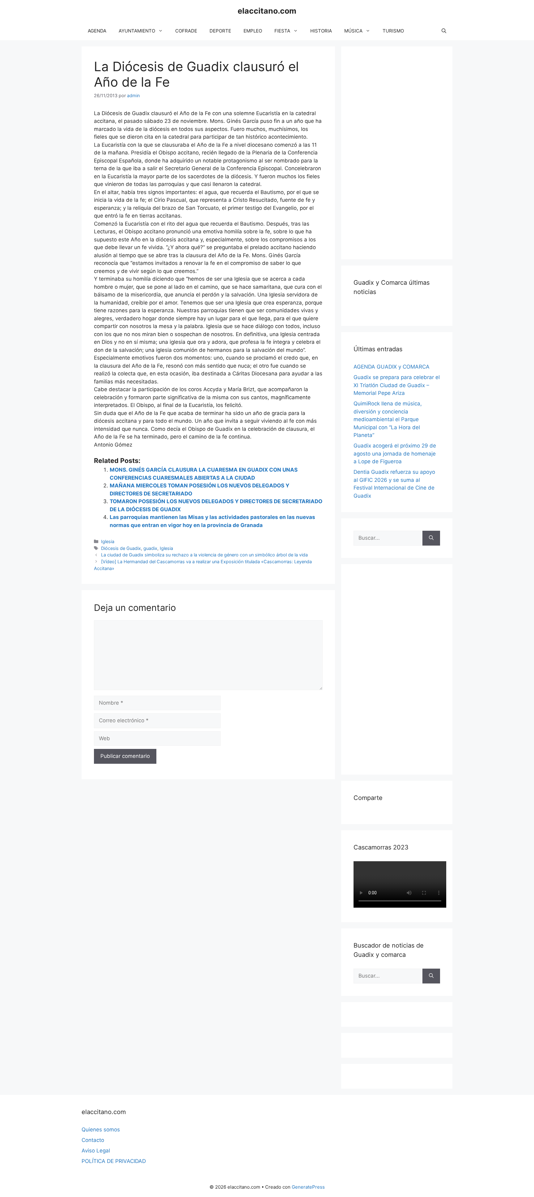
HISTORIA (321, 31)
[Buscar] (431, 538)
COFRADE (186, 31)
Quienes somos (101, 1129)
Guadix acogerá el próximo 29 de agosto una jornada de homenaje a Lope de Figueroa (395, 454)
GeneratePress (308, 1187)
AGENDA (97, 31)
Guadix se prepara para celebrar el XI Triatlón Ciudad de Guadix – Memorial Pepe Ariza (397, 385)
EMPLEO (253, 31)
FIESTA (282, 31)
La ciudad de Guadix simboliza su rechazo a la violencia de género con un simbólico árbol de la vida (204, 554)
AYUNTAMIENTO (137, 31)
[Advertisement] (400, 151)
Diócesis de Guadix (121, 548)
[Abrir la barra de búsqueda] (443, 31)
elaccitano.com (267, 10)
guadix (150, 548)
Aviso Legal (96, 1150)
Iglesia (107, 541)
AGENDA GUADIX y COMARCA (392, 367)
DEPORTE (220, 31)
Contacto (93, 1140)
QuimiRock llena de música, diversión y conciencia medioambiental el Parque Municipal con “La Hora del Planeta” (388, 419)
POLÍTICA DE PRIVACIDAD (114, 1161)
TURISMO (393, 31)
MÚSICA (353, 31)
